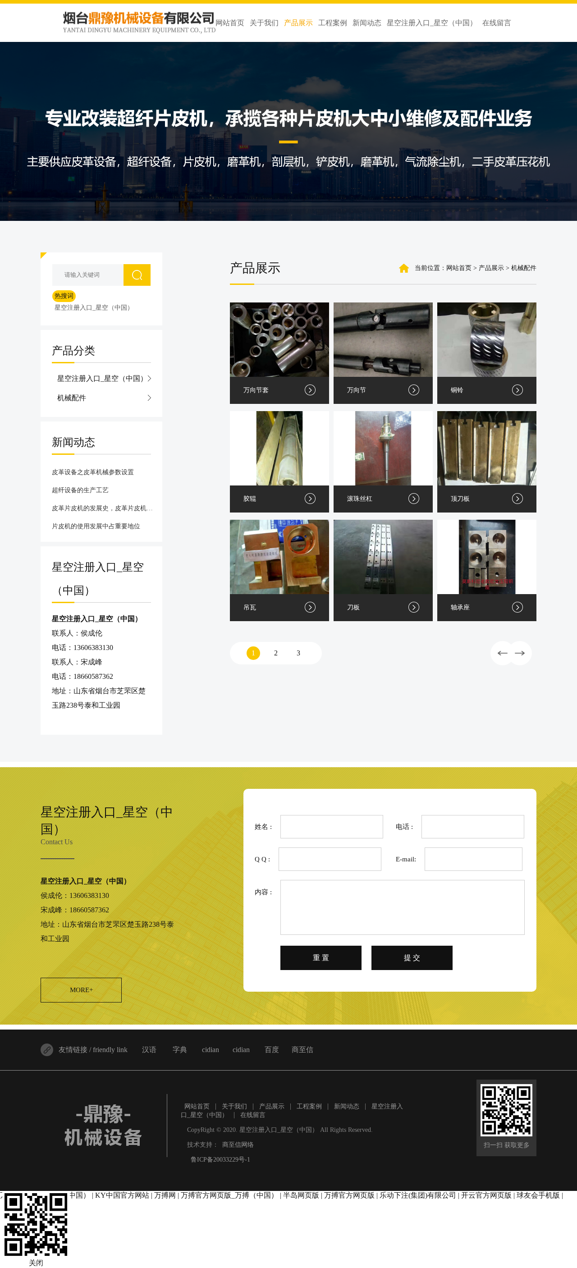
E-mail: (406, 859)
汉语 (149, 1049)
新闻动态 (346, 1106)
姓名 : (263, 826)
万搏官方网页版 (349, 1195)
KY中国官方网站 (122, 1195)
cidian (210, 1049)
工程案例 (309, 1106)
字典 (180, 1049)
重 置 (321, 957)
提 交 (412, 957)
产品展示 (271, 1106)
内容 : (263, 892)
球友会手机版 (538, 1195)
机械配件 (71, 398)
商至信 (302, 1049)
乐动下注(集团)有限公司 (418, 1195)
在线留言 (253, 1115)
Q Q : (262, 859)
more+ (81, 989)
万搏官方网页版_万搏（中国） (229, 1195)
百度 (272, 1049)
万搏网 (165, 1195)
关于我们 (234, 1106)
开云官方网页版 (486, 1195)
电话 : (404, 826)
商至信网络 (238, 1144)
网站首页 (459, 268)
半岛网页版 (301, 1195)
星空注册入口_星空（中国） (94, 307)
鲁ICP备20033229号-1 (220, 1159)
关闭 (36, 1263)
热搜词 (64, 296)
